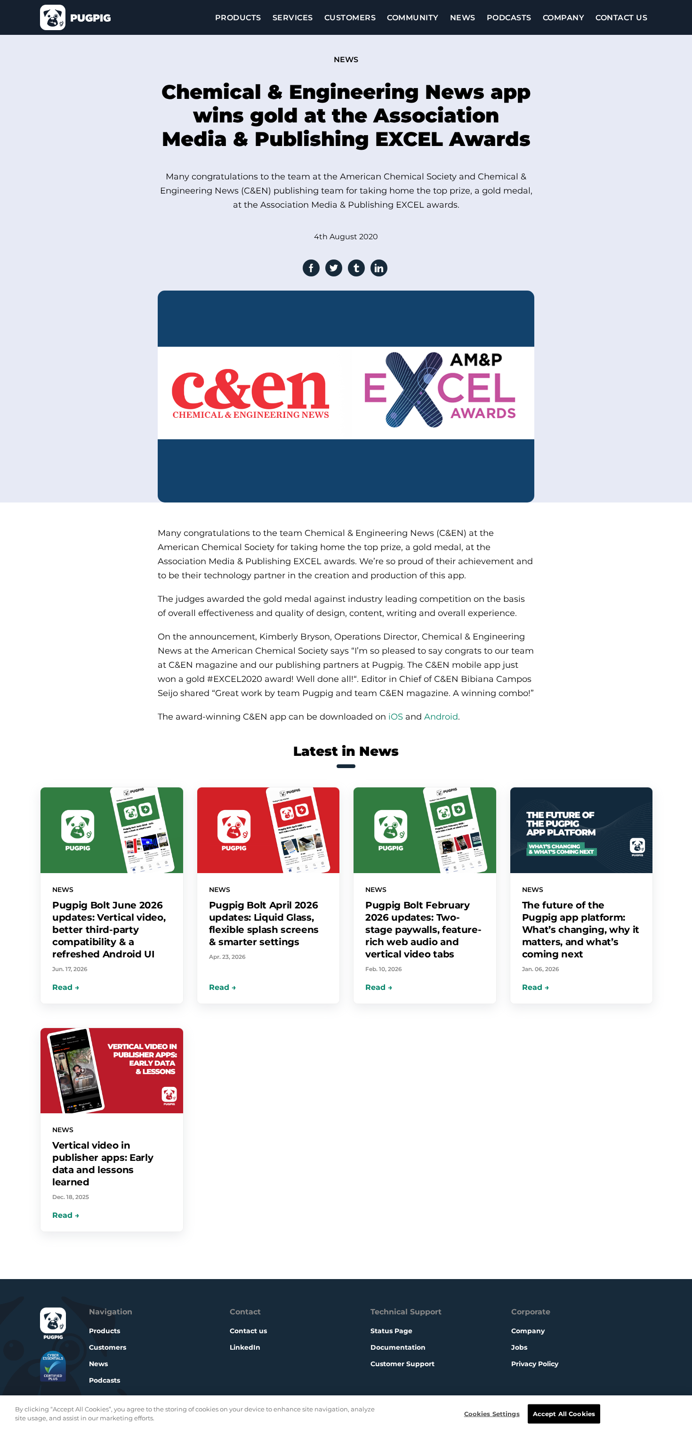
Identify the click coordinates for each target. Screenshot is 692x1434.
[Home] (75, 17)
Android (441, 717)
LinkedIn (245, 1347)
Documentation (398, 1347)
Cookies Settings (492, 1414)
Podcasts (104, 1380)
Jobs (519, 1347)
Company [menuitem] (564, 17)
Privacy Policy (534, 1364)
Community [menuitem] (413, 17)
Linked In (379, 268)
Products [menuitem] (238, 17)
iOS (395, 717)
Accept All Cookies (564, 1414)
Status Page (391, 1331)
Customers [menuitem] (350, 17)
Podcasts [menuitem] (509, 17)
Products (104, 1331)
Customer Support (402, 1364)
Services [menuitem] (293, 17)
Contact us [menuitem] (621, 17)
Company (528, 1331)
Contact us (248, 1331)
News (98, 1364)
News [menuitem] (462, 17)
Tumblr (356, 268)
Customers (107, 1347)
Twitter (333, 268)
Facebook (311, 268)
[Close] (676, 1414)
